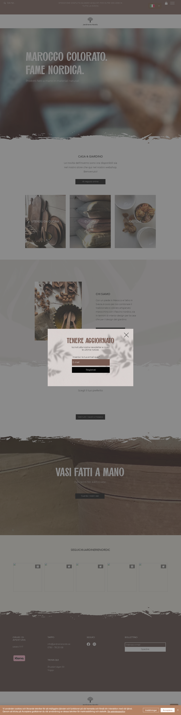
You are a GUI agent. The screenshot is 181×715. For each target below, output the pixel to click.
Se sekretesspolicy (116, 711)
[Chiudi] (177, 710)
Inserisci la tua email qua (85, 357)
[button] (126, 335)
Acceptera (167, 710)
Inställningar (151, 710)
